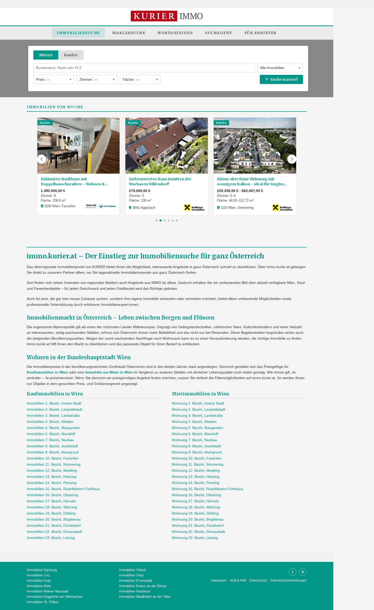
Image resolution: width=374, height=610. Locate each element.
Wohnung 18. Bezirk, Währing (196, 507)
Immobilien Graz (39, 581)
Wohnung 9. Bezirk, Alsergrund (197, 452)
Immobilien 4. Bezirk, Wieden (50, 422)
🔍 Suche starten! (281, 79)
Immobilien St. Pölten (43, 602)
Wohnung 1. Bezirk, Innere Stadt (198, 403)
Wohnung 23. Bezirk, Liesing (195, 538)
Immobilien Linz (38, 575)
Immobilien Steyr (131, 575)
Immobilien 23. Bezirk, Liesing (51, 538)
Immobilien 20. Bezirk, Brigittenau (54, 519)
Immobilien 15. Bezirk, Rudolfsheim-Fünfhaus (63, 489)
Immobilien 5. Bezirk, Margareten (53, 428)
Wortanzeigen (175, 33)
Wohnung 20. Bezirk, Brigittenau (198, 519)
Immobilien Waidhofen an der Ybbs (144, 597)
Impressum (218, 580)
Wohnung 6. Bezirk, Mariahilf (195, 434)
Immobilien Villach (132, 570)
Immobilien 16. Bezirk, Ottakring (52, 495)
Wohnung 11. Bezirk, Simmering (197, 464)
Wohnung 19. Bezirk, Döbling (195, 513)
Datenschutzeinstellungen (288, 580)
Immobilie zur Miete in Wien (109, 372)
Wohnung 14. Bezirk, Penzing (195, 483)
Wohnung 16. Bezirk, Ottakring (196, 495)
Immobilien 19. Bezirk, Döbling (51, 513)
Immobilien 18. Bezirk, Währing (52, 507)
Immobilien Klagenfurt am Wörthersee (54, 597)
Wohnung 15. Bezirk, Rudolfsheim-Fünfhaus (207, 489)
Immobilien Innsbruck (135, 591)
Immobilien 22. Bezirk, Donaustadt (54, 532)
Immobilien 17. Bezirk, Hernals (51, 501)
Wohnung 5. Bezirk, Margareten (197, 428)
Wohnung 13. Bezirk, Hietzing (195, 477)
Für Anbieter (260, 33)
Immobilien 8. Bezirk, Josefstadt (52, 446)
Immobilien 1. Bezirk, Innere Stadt (54, 403)
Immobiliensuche (78, 33)
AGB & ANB (238, 580)
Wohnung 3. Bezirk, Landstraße (197, 415)
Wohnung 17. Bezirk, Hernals (195, 501)
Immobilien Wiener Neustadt (47, 591)
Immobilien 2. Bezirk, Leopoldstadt (54, 409)
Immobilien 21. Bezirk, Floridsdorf (54, 525)
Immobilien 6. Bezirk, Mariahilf (51, 434)
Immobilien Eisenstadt (135, 581)
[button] (41, 159)
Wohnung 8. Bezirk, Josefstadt (196, 446)
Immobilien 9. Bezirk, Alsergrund (53, 452)
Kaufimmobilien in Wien (47, 372)
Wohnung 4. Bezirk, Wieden (194, 422)
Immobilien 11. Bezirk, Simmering (53, 464)
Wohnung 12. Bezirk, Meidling (196, 470)
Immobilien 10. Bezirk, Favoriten (53, 458)
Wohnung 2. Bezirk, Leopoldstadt (198, 409)
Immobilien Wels (39, 586)
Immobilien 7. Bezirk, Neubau (50, 440)
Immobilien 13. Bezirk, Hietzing (51, 477)
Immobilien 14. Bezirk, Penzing (51, 483)
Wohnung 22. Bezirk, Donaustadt (198, 532)
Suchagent (218, 33)
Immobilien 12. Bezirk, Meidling (52, 470)
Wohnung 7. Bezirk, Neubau (194, 440)
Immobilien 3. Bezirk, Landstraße (53, 415)
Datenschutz (258, 580)
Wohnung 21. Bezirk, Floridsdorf (198, 525)
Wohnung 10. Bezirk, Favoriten (197, 458)
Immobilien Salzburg (42, 570)
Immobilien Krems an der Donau (142, 586)
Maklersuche (129, 33)
